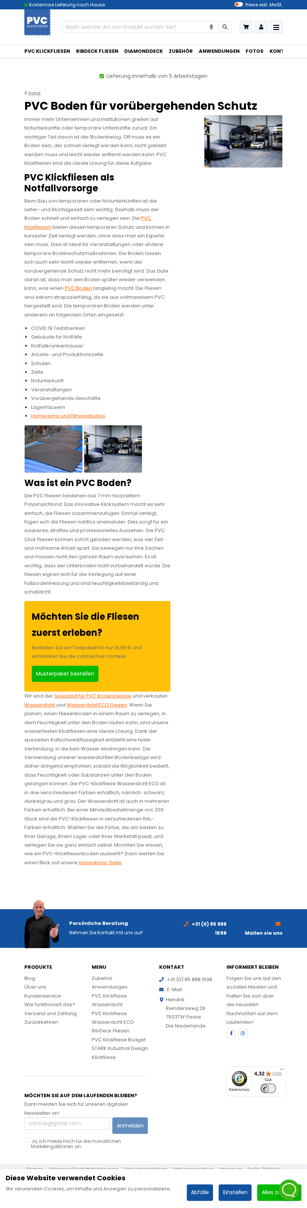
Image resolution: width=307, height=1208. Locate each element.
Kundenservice (42, 995)
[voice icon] (212, 27)
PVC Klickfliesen (47, 51)
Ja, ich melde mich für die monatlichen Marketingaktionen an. (76, 1144)
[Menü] (281, 1070)
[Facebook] (231, 1033)
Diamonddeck (143, 51)
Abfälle (200, 1192)
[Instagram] (242, 1033)
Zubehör (181, 51)
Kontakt (282, 51)
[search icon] (225, 27)
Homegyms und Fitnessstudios (68, 415)
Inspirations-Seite (100, 862)
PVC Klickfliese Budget (119, 1039)
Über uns (35, 986)
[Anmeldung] (261, 27)
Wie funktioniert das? (49, 1004)
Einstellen (235, 1192)
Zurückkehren (41, 1022)
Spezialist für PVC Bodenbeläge (92, 695)
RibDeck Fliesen (97, 51)
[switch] (268, 1088)
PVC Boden (78, 288)
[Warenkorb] (246, 27)
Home (34, 93)
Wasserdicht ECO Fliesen (97, 704)
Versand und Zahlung (50, 1013)
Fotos (255, 51)
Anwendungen (219, 51)
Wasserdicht (39, 704)
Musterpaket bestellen (65, 673)
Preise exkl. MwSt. (264, 4)
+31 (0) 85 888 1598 (189, 979)
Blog (29, 978)
